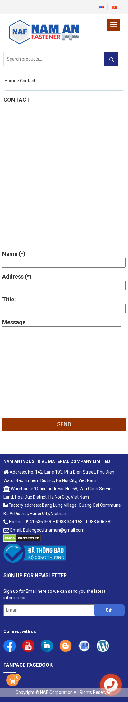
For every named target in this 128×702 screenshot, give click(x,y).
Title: (9, 299)
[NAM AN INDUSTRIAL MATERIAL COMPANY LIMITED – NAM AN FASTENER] (43, 31)
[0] (12, 681)
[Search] (111, 59)
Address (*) (17, 276)
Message (13, 322)
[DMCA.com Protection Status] (22, 537)
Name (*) (13, 254)
